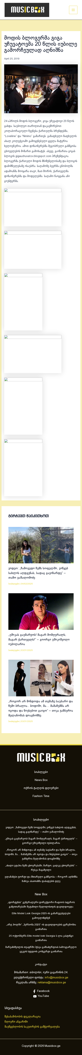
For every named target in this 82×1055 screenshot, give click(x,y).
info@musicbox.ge (56, 977)
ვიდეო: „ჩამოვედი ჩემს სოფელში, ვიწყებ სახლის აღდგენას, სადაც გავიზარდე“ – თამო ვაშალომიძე (38, 573)
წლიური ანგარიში (17, 1022)
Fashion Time (41, 796)
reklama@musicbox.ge (52, 982)
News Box (41, 780)
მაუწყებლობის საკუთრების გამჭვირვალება (32, 1026)
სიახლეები (13, 584)
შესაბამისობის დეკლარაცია (23, 1016)
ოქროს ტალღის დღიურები (41, 788)
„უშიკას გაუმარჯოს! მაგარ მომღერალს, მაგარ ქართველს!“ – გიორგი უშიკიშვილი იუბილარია (39, 639)
